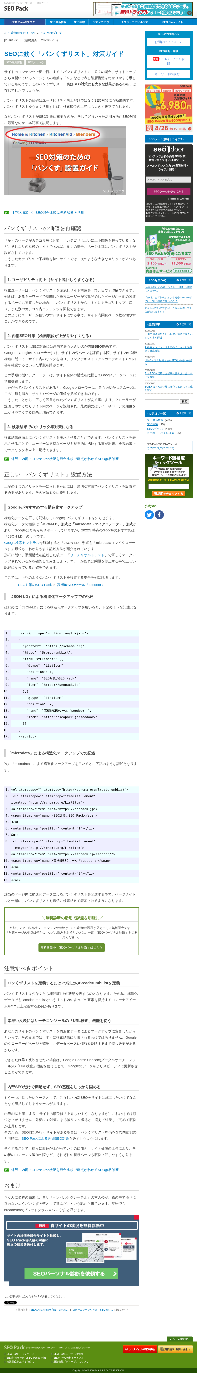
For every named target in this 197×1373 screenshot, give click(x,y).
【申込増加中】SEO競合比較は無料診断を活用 (44, 213)
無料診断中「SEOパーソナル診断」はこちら (72, 947)
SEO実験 (79, 22)
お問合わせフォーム (169, 42)
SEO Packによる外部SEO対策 (45, 1138)
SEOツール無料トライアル (68, 1357)
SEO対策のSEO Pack (35, 585)
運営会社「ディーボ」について (70, 1361)
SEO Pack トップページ (20, 1353)
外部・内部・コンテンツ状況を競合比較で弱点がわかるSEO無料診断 (62, 459)
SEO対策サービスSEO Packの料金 (26, 1357)
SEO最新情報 (58, 22)
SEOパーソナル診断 (169, 61)
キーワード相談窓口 (169, 74)
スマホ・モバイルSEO (134, 22)
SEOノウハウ (101, 22)
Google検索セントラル (22, 543)
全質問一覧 (185, 280)
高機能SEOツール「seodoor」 (81, 585)
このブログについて (160, 448)
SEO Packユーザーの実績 (68, 1353)
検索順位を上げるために (20, 1361)
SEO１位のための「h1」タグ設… (49, 1309)
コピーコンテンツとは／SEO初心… (93, 1309)
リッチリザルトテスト (87, 555)
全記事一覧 (185, 324)
